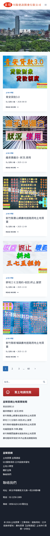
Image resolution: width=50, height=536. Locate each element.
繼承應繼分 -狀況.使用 (18, 157)
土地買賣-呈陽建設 (11, 457)
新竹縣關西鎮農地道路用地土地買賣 (19, 433)
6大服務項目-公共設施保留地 (16, 461)
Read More (12, 107)
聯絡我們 (7, 474)
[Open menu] (45, 5)
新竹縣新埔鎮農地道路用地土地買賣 (19, 424)
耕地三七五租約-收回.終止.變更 (23, 282)
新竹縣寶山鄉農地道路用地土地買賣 (19, 415)
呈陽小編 (11, 101)
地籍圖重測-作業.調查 (13, 428)
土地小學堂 (9, 92)
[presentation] (25, 72)
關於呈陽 (7, 470)
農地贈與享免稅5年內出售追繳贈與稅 (20, 437)
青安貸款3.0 (13, 97)
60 (28, 368)
